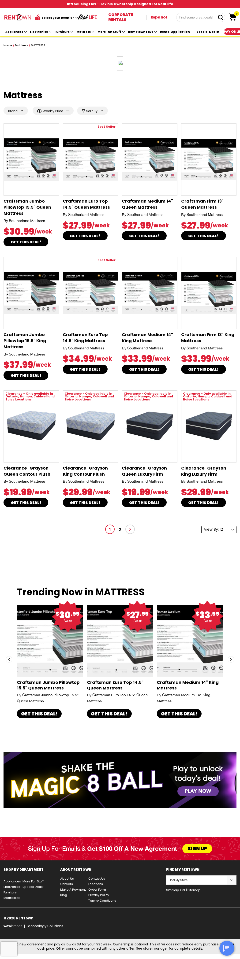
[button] (9, 659)
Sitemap (194, 890)
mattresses (12, 898)
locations (95, 884)
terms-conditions (102, 900)
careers (66, 884)
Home (8, 45)
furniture (62, 32)
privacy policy (98, 895)
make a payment (73, 889)
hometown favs (140, 32)
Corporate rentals (120, 17)
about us (67, 878)
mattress (83, 32)
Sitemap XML (175, 890)
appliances (14, 32)
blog (63, 895)
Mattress (21, 45)
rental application (175, 32)
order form (97, 889)
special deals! (208, 32)
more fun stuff (109, 32)
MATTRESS (38, 45)
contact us (96, 878)
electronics (39, 32)
